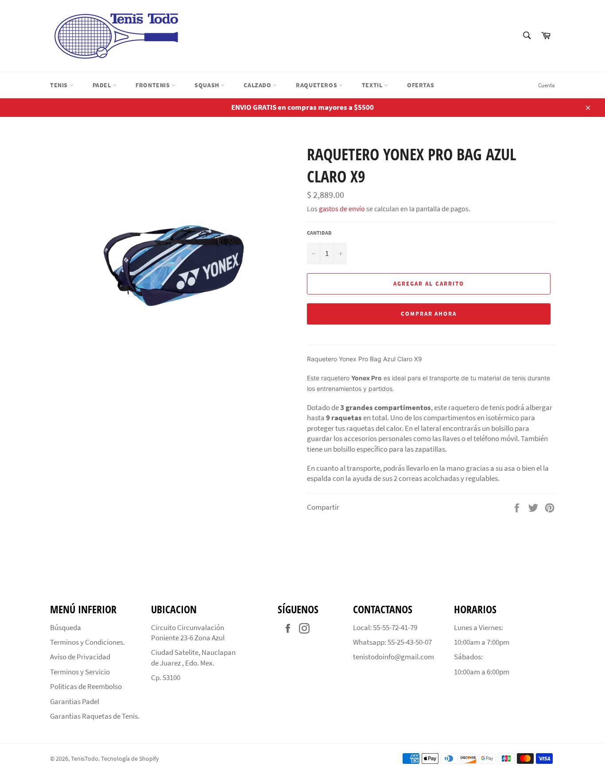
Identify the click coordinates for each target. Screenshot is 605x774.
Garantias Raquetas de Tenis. (95, 716)
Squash (207, 85)
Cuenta (546, 85)
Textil (373, 85)
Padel (103, 85)
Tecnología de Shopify (130, 758)
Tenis (60, 85)
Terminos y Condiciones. (87, 642)
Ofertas (420, 85)
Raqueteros (317, 85)
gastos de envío (342, 208)
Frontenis (153, 85)
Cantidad (319, 232)
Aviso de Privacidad (80, 657)
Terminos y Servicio (80, 672)
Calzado (258, 85)
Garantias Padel (74, 701)
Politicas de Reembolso (86, 686)
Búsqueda (65, 627)
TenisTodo (84, 758)
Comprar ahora (429, 313)
